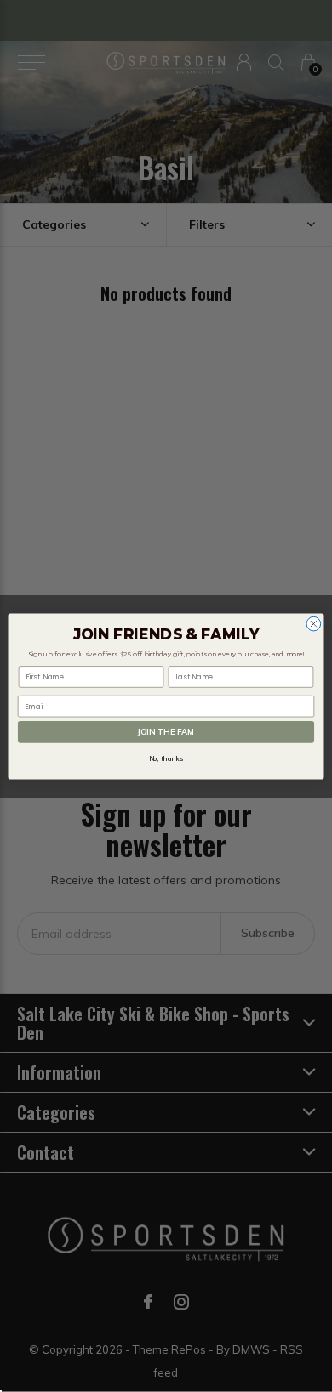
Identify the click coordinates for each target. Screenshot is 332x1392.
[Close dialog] (313, 623)
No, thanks (166, 758)
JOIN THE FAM (165, 731)
